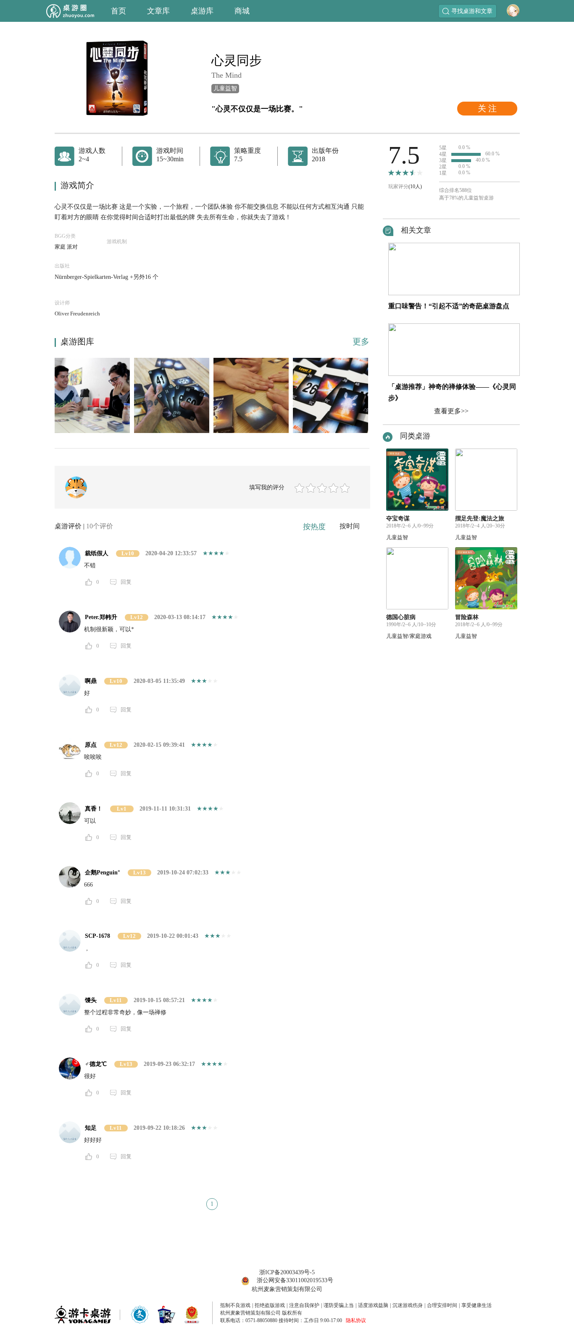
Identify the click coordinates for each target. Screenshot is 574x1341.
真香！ (94, 809)
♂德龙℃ (96, 1064)
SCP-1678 (97, 936)
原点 (91, 745)
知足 (91, 1128)
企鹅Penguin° (102, 872)
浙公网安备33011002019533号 (295, 1280)
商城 (242, 11)
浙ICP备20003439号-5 (287, 1272)
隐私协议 (356, 1320)
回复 (126, 582)
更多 (361, 341)
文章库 (158, 11)
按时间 (350, 526)
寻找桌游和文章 (471, 11)
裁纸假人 (96, 553)
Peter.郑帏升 (101, 617)
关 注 (487, 108)
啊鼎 (91, 681)
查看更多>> (451, 411)
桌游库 (202, 11)
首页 (118, 11)
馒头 (91, 1000)
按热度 (314, 526)
